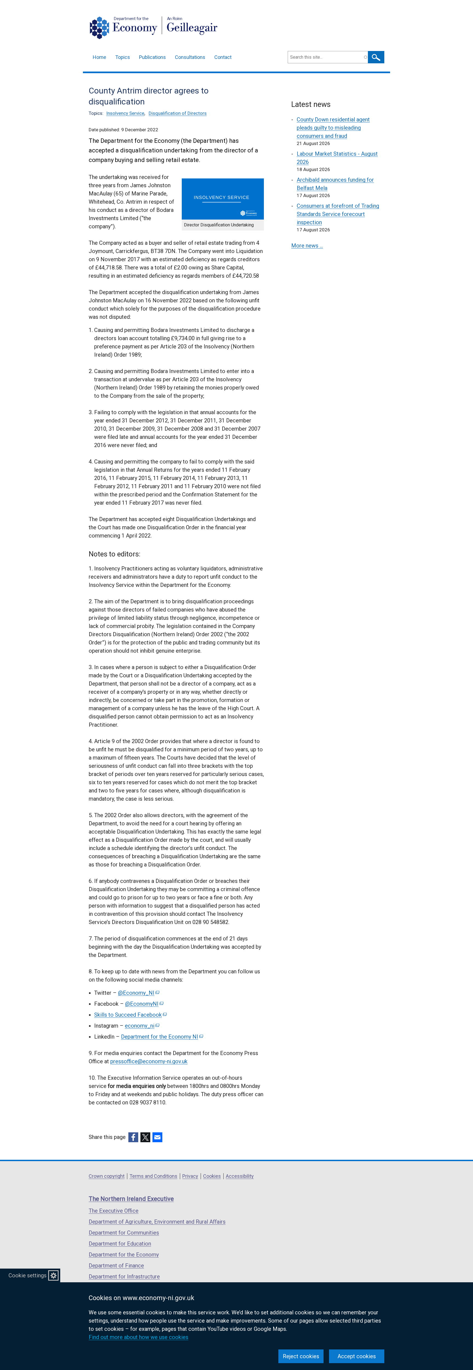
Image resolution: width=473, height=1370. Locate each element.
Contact (223, 57)
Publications (152, 57)
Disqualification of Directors (178, 113)
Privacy (190, 1176)
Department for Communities (124, 1232)
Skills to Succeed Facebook (130, 1014)
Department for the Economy (124, 1254)
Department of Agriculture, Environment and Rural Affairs (157, 1221)
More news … (307, 245)
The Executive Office (114, 1210)
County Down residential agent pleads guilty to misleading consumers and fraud (333, 127)
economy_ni (141, 1025)
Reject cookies (301, 1356)
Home (99, 57)
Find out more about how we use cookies (138, 1337)
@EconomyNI (144, 1004)
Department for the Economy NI (161, 1036)
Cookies (212, 1176)
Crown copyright (107, 1176)
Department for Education (120, 1243)
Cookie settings (27, 1275)
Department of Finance (116, 1265)
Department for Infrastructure (124, 1276)
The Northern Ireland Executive (131, 1198)
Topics (122, 57)
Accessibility (240, 1176)
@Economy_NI (138, 993)
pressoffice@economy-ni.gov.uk (149, 1061)
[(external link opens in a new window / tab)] (133, 1137)
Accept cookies (357, 1356)
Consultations (190, 57)
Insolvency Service (125, 113)
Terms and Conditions (153, 1176)
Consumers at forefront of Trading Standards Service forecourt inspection (338, 214)
